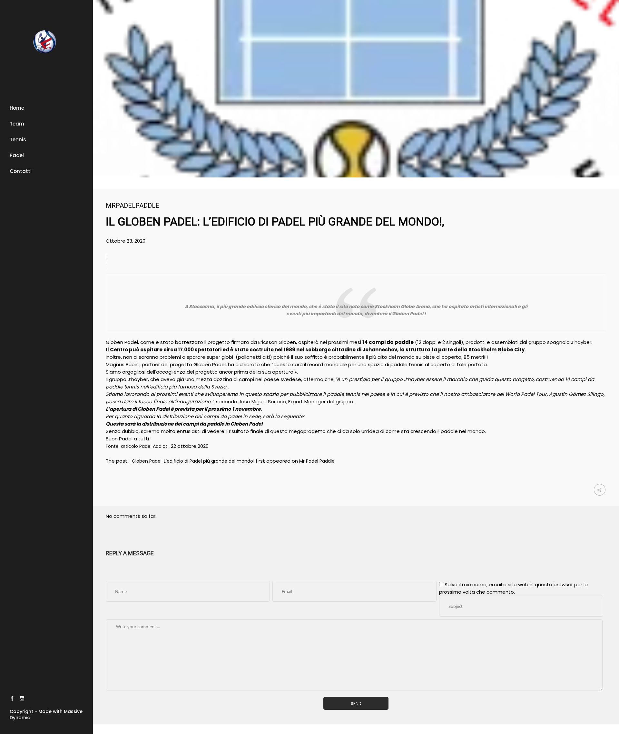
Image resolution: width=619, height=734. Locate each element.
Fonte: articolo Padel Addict (137, 446)
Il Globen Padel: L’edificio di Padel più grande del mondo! (191, 461)
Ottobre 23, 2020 (125, 240)
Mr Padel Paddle (317, 461)
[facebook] (12, 699)
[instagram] (21, 699)
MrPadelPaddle (132, 205)
